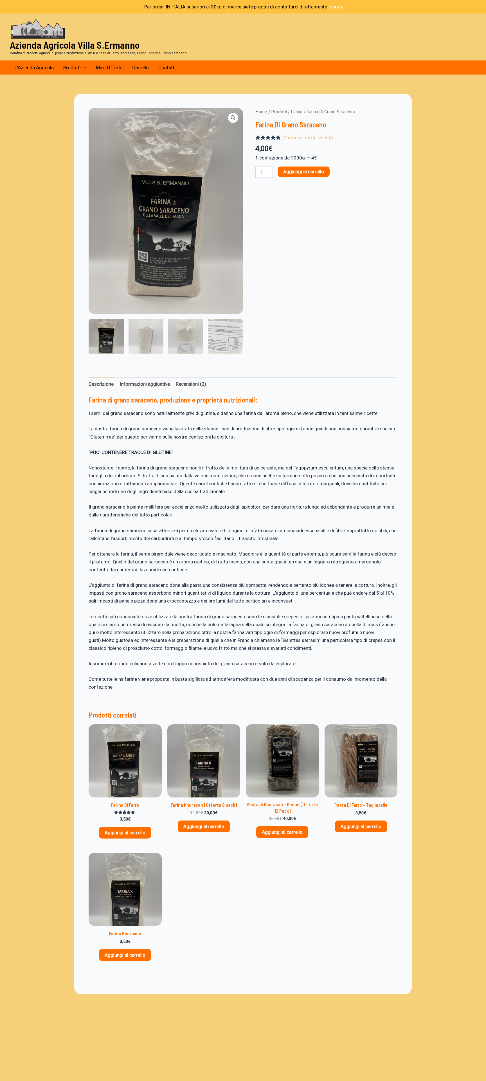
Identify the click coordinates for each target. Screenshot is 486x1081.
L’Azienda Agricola (34, 67)
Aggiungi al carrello (303, 171)
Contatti (167, 67)
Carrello (140, 67)
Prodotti (72, 67)
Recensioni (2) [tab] (191, 384)
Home (261, 111)
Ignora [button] (335, 7)
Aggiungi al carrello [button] (125, 832)
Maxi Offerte (109, 67)
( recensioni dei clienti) (307, 137)
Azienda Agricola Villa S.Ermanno (75, 45)
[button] (83, 67)
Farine (297, 111)
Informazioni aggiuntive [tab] (145, 384)
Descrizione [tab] (101, 384)
